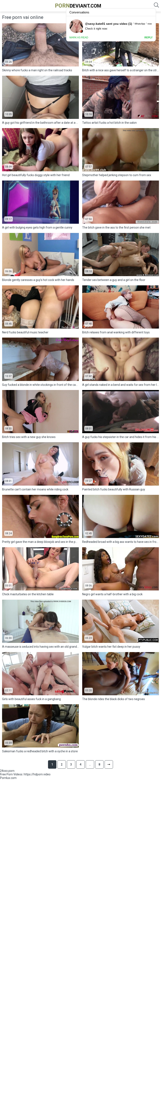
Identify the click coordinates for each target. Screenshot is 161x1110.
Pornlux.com (8, 778)
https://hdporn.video (37, 774)
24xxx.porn (7, 770)
